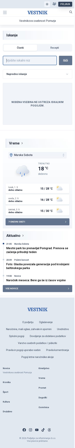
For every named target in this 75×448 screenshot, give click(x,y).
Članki (20, 47)
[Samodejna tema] (47, 4)
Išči (65, 60)
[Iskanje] (70, 12)
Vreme (14, 143)
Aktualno (13, 235)
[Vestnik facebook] (24, 430)
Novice (17, 276)
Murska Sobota (21, 244)
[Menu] (5, 12)
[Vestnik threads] (49, 430)
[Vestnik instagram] (30, 430)
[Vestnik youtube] (37, 430)
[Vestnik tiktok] (43, 430)
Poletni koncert (21, 260)
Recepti (54, 47)
